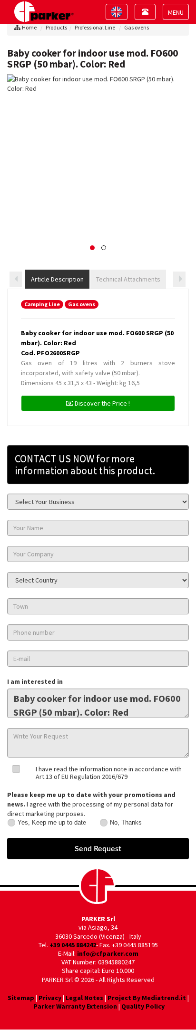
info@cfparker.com (107, 953)
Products (56, 27)
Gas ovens (136, 27)
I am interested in (35, 681)
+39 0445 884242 (72, 945)
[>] (179, 279)
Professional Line (95, 27)
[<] (16, 279)
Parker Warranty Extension (75, 1006)
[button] (92, 248)
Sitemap (21, 997)
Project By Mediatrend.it (147, 997)
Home (29, 27)
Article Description (57, 279)
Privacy (50, 997)
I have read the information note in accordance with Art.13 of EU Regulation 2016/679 (109, 772)
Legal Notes (84, 997)
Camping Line (42, 304)
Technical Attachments (128, 279)
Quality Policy (143, 1006)
